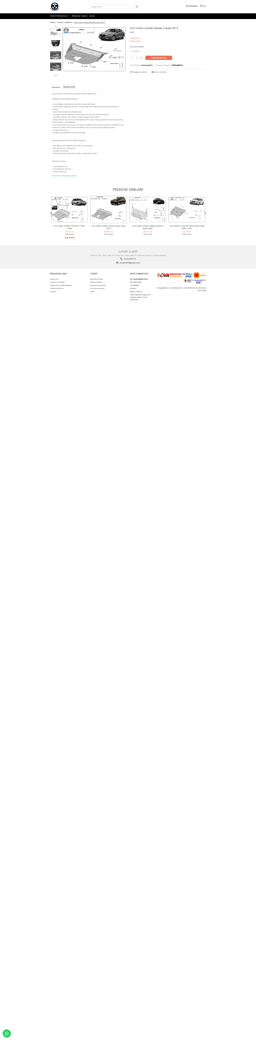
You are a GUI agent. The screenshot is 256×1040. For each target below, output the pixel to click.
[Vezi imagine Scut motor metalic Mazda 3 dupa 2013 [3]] (55, 66)
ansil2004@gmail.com (129, 262)
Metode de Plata (96, 279)
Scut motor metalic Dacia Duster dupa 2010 (109, 227)
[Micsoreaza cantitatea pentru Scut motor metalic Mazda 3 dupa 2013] (132, 58)
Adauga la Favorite (139, 72)
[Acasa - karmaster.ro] (63, 6)
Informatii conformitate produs (64, 175)
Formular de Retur (97, 288)
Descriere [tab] (56, 87)
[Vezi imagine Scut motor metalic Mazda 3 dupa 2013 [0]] (55, 32)
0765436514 (129, 258)
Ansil (132, 32)
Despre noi (54, 279)
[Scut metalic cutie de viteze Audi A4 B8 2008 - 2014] (187, 209)
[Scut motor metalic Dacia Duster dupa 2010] (108, 209)
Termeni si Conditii (57, 282)
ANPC (92, 291)
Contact (53, 291)
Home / (53, 22)
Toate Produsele (58, 16)
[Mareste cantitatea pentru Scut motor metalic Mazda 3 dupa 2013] (141, 58)
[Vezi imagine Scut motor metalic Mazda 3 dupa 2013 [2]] (55, 55)
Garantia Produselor (98, 285)
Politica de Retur (96, 282)
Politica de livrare (56, 288)
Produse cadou (79, 16)
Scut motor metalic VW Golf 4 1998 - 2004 (69, 227)
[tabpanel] (94, 49)
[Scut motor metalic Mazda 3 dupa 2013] (94, 49)
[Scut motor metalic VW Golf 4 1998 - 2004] (69, 209)
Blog (92, 16)
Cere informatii (160, 72)
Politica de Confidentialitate (61, 285)
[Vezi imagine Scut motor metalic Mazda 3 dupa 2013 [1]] (55, 43)
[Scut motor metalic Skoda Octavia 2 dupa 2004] (147, 209)
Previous (55, 27)
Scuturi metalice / (65, 22)
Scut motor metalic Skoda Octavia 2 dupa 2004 (147, 227)
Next (55, 75)
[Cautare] (137, 7)
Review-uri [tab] (69, 87)
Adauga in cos (158, 57)
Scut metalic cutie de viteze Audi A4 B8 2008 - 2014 (186, 227)
